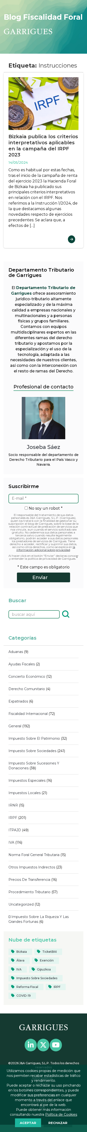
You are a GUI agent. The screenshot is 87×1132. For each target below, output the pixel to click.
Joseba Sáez (43, 447)
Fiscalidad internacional (28, 714)
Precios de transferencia (29, 879)
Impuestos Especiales (26, 780)
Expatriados (18, 701)
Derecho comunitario (26, 689)
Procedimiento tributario (29, 892)
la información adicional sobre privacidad (45, 548)
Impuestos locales (24, 793)
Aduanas (15, 652)
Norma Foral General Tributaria (33, 855)
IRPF (12, 817)
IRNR (13, 805)
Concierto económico (26, 676)
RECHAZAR (57, 1123)
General (14, 726)
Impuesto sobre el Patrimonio (34, 738)
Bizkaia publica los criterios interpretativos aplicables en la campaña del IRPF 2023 (43, 146)
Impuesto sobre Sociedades (32, 751)
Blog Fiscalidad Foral (43, 17)
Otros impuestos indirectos (31, 867)
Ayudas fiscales (21, 664)
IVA (11, 842)
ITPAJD (14, 830)
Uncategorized (21, 904)
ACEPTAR (28, 1123)
